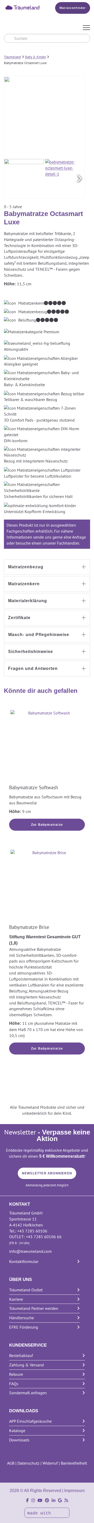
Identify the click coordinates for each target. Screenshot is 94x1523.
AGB (10, 1463)
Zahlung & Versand (26, 1364)
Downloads (19, 1439)
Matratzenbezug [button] (25, 567)
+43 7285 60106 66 (44, 1236)
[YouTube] (40, 1500)
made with (40, 1513)
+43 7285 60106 (32, 1231)
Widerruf (50, 1463)
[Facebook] (27, 1500)
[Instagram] (33, 1500)
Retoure (16, 1374)
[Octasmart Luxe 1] (24, 179)
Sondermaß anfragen (28, 1392)
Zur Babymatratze (47, 825)
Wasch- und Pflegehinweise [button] (38, 634)
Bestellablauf (21, 1355)
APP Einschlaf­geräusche (30, 1421)
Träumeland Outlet (26, 1289)
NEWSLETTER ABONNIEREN (47, 1173)
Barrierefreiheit (74, 1463)
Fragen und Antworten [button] (33, 668)
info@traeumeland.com (30, 1251)
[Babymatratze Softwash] (47, 746)
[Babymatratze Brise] (47, 886)
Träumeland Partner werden (33, 1308)
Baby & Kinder (35, 57)
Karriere (16, 1299)
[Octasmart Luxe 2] (65, 179)
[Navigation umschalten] (86, 28)
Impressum (74, 1490)
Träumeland (12, 57)
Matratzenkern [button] (24, 584)
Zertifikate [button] (19, 617)
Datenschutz (28, 1463)
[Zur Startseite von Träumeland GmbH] (22, 7)
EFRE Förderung (23, 1327)
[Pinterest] (47, 1500)
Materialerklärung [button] (27, 601)
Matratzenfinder (73, 7)
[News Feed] (66, 1500)
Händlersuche (21, 1317)
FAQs (13, 1383)
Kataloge (17, 1430)
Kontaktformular (23, 1261)
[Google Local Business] (60, 1500)
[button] (79, 179)
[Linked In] (53, 1500)
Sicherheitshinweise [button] (30, 651)
